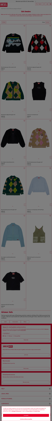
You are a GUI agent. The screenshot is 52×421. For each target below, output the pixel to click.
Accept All (26, 415)
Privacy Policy (29, 411)
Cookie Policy (37, 411)
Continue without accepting (26, 419)
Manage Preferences (16, 411)
